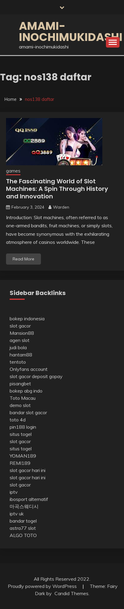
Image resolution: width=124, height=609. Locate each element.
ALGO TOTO (23, 535)
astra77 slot (23, 528)
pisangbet (20, 384)
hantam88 (21, 355)
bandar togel (23, 521)
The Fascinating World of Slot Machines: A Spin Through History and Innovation (57, 188)
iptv (14, 492)
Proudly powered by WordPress (43, 586)
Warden (61, 207)
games (13, 171)
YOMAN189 (23, 456)
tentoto (18, 362)
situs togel (21, 434)
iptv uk (17, 514)
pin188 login (23, 427)
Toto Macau (23, 398)
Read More (23, 259)
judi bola (18, 347)
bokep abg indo (26, 391)
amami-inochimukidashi (70, 31)
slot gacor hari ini (27, 470)
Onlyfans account (29, 369)
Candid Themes (71, 593)
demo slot (20, 405)
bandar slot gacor (28, 412)
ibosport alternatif (29, 499)
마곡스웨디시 (24, 506)
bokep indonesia (27, 318)
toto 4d (18, 420)
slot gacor (20, 326)
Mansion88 (22, 333)
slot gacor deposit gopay (36, 376)
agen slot (19, 340)
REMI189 (20, 463)
